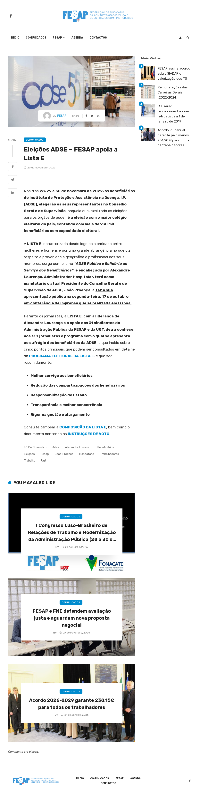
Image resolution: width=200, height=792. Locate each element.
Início (15, 37)
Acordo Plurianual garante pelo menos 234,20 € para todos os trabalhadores (173, 137)
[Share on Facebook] (12, 167)
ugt (43, 460)
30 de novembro (35, 447)
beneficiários (105, 447)
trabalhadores (109, 454)
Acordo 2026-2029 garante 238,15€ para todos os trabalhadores (71, 704)
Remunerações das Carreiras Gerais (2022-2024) (173, 92)
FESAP (57, 37)
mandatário (86, 454)
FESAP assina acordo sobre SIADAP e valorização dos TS (174, 73)
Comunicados (36, 37)
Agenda (77, 37)
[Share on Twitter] (12, 180)
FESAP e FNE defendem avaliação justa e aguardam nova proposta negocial (72, 618)
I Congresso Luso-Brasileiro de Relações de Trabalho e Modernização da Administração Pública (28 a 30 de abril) (72, 533)
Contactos (98, 37)
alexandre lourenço (78, 447)
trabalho (29, 460)
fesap (45, 454)
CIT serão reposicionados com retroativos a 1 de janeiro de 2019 (173, 113)
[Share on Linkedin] (12, 193)
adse (55, 447)
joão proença (64, 454)
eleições (29, 454)
